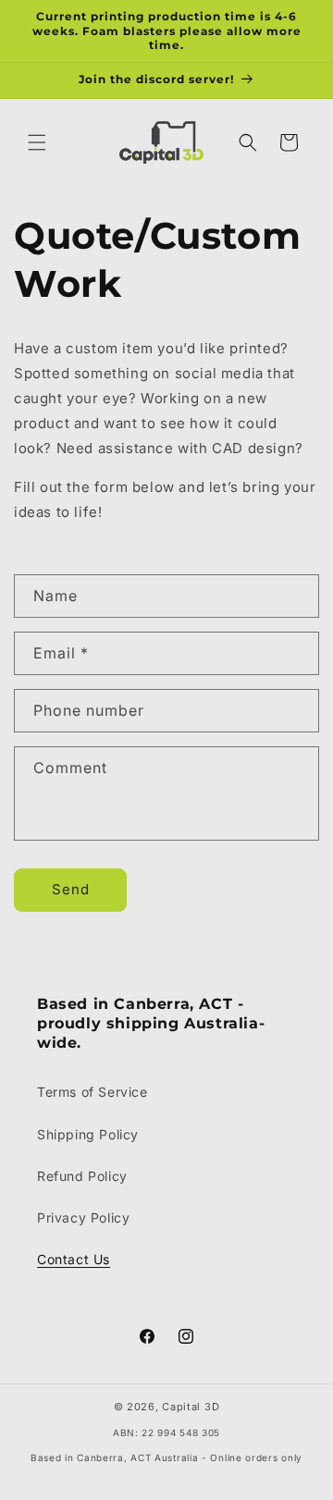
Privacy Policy (83, 1217)
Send (71, 889)
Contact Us (73, 1259)
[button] (37, 142)
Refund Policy (82, 1176)
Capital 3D (190, 1406)
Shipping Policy (88, 1134)
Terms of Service (92, 1092)
